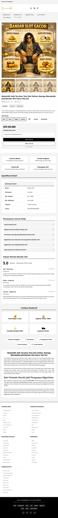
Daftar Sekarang (29, 143)
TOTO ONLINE (7, 17)
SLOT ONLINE (41, 14)
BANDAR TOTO (18, 14)
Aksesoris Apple (6, 462)
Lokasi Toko (5, 427)
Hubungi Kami (35, 427)
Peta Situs (42, 502)
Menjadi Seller (35, 443)
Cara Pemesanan (35, 410)
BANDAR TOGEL (30, 14)
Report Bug (5, 492)
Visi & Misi (5, 413)
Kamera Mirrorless (7, 460)
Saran (33, 432)
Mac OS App (5, 480)
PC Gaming (5, 440)
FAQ (32, 425)
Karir (4, 417)
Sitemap (5, 432)
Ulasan (33, 429)
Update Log (5, 485)
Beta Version (5, 482)
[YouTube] (34, 512)
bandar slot (7, 394)
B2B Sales (34, 445)
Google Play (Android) (8, 473)
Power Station (6, 445)
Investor (33, 457)
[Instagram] (27, 512)
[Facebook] (23, 512)
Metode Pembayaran (36, 413)
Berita (4, 420)
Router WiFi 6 (6, 455)
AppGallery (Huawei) (7, 475)
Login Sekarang (29, 139)
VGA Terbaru (5, 450)
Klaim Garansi (34, 420)
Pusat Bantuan (35, 422)
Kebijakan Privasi (6, 422)
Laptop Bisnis (6, 443)
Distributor (34, 450)
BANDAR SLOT (6, 14)
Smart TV (5, 457)
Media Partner (35, 452)
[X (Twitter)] (30, 512)
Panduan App (6, 487)
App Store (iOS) (6, 470)
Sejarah (4, 415)
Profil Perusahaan (7, 410)
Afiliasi (33, 440)
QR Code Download (7, 490)
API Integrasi (34, 462)
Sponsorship (34, 448)
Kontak (4, 429)
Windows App (6, 478)
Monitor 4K (5, 448)
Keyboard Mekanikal (7, 452)
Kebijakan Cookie (35, 502)
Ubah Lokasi (19, 134)
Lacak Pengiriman (35, 415)
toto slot (42, 365)
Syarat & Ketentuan (7, 425)
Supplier (33, 460)
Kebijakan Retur (35, 417)
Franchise (34, 455)
